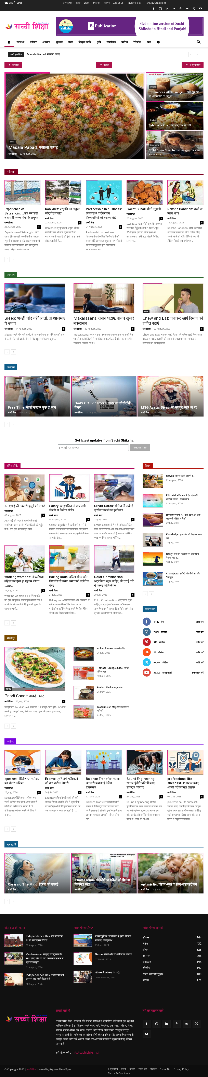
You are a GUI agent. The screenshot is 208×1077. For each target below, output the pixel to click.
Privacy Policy (134, 2)
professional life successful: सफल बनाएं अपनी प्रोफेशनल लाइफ (183, 783)
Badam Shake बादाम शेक (109, 687)
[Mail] (174, 8)
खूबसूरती (11, 844)
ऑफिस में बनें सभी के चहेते (107, 972)
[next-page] (13, 259)
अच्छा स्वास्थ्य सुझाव (140, 274)
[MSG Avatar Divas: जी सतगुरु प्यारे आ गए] (171, 396)
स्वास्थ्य (20, 42)
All (123, 274)
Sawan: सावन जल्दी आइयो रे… (180, 476)
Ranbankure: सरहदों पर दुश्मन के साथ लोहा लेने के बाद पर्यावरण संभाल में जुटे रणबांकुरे (44, 958)
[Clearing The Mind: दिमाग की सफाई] (37, 873)
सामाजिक (111, 42)
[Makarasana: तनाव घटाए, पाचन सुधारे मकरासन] (104, 298)
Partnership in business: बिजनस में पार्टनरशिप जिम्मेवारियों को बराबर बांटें (104, 213)
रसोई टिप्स (97, 465)
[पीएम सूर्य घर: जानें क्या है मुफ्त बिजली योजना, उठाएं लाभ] (83, 940)
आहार (159, 274)
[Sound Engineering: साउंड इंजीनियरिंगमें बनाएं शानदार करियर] (145, 762)
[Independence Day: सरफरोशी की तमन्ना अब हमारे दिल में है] (13, 979)
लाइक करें (200, 621)
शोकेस (12, 142)
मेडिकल (171, 274)
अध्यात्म (46, 42)
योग (183, 274)
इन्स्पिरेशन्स (148, 741)
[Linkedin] (167, 8)
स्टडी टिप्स (164, 741)
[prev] (190, 54)
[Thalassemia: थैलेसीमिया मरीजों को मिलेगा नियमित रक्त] (104, 873)
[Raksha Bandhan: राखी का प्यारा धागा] (185, 192)
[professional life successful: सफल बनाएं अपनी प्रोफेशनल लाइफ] (185, 762)
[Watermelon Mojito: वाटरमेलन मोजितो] (84, 712)
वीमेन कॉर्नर (12, 465)
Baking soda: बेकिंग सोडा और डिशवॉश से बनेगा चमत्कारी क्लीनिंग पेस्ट (69, 581)
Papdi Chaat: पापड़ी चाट (24, 695)
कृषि (99, 42)
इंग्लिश (86, 2)
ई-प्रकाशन (67, 2)
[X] (194, 8)
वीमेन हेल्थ (81, 465)
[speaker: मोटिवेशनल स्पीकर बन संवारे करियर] (22, 762)
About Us (118, 2)
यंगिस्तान (66, 465)
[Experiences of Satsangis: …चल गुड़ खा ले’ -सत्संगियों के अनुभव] (175, 86)
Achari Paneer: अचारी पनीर (111, 648)
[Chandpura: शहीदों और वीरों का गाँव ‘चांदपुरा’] (153, 579)
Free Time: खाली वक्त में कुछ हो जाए (32, 407)
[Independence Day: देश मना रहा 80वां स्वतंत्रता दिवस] (13, 940)
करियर (10, 741)
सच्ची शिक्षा (13, 153)
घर (54, 465)
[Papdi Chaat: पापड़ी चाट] (34, 669)
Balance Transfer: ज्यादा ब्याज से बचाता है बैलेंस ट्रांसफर (103, 783)
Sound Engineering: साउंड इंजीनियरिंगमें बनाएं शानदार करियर (141, 783)
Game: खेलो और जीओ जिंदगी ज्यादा (113, 954)
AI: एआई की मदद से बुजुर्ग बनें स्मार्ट (24, 506)
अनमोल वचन (144, 367)
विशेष (147, 465)
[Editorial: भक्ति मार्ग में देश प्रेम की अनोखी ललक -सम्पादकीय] (153, 501)
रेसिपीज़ (11, 638)
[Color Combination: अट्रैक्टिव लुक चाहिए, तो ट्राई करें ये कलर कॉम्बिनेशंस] (114, 559)
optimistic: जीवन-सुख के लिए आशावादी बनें (169, 884)
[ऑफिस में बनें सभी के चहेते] (83, 977)
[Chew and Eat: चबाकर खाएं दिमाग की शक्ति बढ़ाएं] (173, 298)
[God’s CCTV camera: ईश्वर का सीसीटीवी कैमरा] (104, 396)
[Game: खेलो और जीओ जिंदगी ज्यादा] (83, 958)
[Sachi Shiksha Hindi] (26, 1018)
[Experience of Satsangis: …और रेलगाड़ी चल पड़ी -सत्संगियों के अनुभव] (22, 192)
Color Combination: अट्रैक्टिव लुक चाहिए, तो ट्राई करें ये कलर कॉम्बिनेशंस (114, 581)
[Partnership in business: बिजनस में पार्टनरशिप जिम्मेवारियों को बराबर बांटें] (104, 192)
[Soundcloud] (187, 8)
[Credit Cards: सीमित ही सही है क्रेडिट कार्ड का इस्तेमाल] (114, 488)
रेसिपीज (137, 42)
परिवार (44, 465)
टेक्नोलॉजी (180, 741)
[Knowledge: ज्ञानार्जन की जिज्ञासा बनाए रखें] (153, 540)
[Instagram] (160, 8)
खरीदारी (112, 465)
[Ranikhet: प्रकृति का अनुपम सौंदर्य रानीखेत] (63, 192)
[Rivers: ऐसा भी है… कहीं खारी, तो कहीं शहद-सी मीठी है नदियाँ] (153, 520)
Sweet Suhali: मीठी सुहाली (144, 209)
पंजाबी (78, 2)
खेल (149, 42)
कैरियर (33, 42)
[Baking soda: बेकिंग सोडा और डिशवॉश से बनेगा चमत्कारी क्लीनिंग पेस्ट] (69, 559)
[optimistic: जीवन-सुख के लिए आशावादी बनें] (171, 873)
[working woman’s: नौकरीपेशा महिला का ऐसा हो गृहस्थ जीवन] (24, 559)
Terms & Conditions (155, 2)
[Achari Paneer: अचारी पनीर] (84, 654)
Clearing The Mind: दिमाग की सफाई (33, 884)
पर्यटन (124, 42)
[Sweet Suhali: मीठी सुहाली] (145, 192)
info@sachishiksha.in (86, 1052)
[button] (199, 42)
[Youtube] (200, 8)
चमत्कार (153, 87)
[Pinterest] (180, 8)
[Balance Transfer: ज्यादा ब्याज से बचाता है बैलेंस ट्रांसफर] (104, 762)
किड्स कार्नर (85, 42)
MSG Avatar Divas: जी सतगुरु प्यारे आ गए (169, 407)
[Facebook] (154, 8)
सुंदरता (59, 42)
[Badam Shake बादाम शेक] (84, 693)
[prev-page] (7, 259)
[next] (197, 54)
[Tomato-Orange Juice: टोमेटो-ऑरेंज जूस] (84, 673)
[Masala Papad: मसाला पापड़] (74, 118)
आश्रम (169, 367)
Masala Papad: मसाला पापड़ (43, 54)
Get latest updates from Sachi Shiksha (104, 440)
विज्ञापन (106, 2)
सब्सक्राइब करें (198, 672)
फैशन (182, 844)
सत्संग (182, 367)
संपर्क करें (96, 2)
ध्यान (158, 367)
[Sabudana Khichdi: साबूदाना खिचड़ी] (175, 115)
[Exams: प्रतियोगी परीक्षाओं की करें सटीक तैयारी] (63, 762)
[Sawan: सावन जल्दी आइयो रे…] (153, 481)
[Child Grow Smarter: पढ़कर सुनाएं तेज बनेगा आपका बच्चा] (175, 144)
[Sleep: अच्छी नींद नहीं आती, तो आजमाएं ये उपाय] (34, 298)
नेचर (70, 42)
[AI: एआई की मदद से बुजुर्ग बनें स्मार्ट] (24, 488)
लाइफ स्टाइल (167, 844)
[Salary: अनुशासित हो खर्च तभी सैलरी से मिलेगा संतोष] (69, 488)
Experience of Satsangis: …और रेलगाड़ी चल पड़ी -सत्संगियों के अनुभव (21, 213)
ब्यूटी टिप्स (150, 844)
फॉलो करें (200, 631)
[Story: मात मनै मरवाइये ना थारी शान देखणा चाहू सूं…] (153, 559)
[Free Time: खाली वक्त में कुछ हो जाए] (37, 396)
